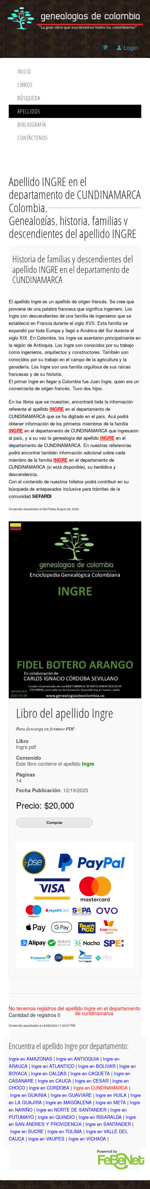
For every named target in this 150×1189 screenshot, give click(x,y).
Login (131, 48)
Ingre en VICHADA (87, 1138)
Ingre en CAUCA (54, 1080)
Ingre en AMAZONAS (30, 1058)
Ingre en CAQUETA (90, 1073)
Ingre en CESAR (91, 1080)
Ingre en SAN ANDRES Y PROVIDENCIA (72, 1121)
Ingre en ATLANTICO (52, 1066)
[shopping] (106, 48)
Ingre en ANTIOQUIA (77, 1058)
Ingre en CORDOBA (49, 1087)
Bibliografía (31, 124)
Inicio (24, 71)
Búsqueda (28, 98)
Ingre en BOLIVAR (96, 1066)
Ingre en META (111, 1102)
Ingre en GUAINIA (28, 1095)
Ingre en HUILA (111, 1095)
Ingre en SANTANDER (108, 1124)
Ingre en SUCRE (27, 1131)
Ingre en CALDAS (49, 1073)
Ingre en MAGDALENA (69, 1102)
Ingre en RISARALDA (100, 1117)
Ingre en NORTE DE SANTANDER (71, 1109)
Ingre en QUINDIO (56, 1117)
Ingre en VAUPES (46, 1138)
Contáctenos (32, 138)
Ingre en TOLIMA (64, 1131)
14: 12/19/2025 (52, 785)
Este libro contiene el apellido (55, 763)
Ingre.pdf (26, 746)
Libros (24, 85)
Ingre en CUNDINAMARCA (100, 1087)
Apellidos (28, 111)
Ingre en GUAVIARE (71, 1095)
